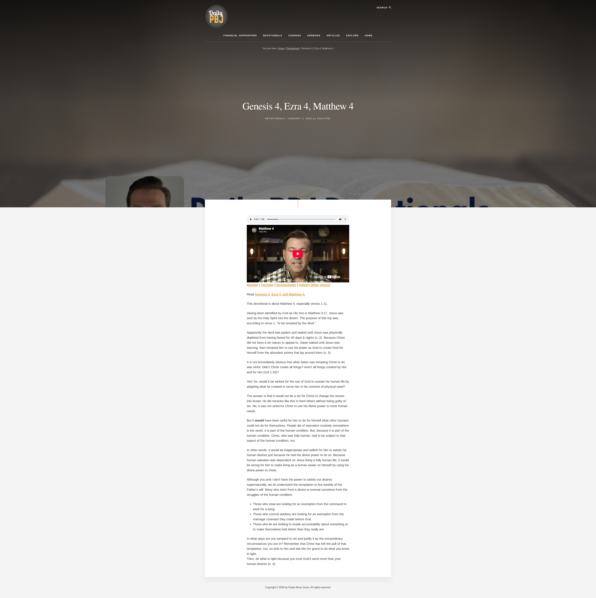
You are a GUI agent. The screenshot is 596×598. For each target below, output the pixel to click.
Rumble (252, 285)
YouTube (267, 285)
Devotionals (275, 118)
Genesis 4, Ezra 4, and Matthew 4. (280, 294)
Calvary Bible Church (314, 285)
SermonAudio (286, 285)
